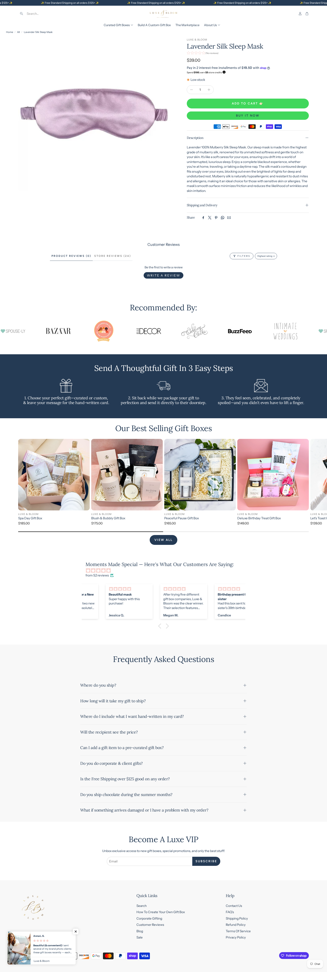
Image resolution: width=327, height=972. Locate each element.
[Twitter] (209, 217)
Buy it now (247, 115)
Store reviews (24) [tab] (112, 256)
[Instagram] (29, 956)
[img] (165, 570)
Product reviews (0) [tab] (71, 256)
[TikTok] (45, 956)
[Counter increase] (209, 89)
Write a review (163, 275)
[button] (45, 13)
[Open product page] (54, 474)
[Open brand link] (32, 331)
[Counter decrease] (191, 89)
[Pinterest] (216, 217)
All (18, 31)
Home (9, 31)
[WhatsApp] (222, 217)
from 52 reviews (97, 575)
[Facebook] (203, 217)
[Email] (229, 217)
